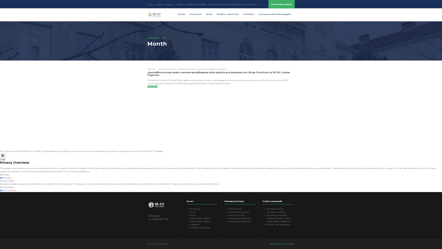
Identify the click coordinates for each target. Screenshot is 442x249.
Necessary (7, 178)
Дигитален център (239, 212)
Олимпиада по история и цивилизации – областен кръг (233, 4)
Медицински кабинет (240, 218)
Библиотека (235, 209)
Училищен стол (237, 215)
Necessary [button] (4, 175)
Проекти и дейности (228, 14)
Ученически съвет (200, 221)
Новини (150, 4)
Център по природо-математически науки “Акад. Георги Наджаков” (279, 218)
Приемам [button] (158, 151)
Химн (193, 212)
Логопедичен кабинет (240, 221)
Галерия (179, 4)
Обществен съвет (200, 218)
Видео (159, 4)
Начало (181, 14)
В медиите (169, 4)
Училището (195, 14)
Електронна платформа (196, 4)
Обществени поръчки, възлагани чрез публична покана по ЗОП (184, 69)
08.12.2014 (151, 69)
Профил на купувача (218, 69)
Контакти (248, 14)
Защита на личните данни (282, 244)
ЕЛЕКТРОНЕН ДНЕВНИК (281, 4)
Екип (193, 215)
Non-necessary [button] (7, 187)
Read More (152, 87)
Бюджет (195, 225)
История (195, 209)
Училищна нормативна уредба (274, 14)
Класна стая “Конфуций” (279, 225)
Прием (209, 14)
